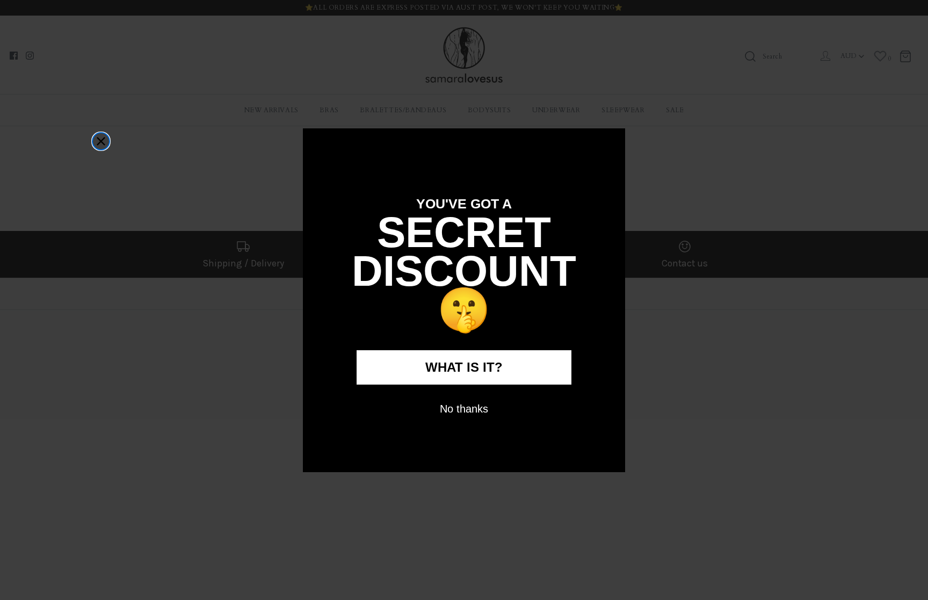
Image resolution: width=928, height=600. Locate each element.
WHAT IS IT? (464, 367)
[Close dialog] (101, 141)
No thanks (464, 409)
